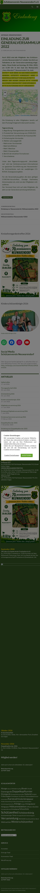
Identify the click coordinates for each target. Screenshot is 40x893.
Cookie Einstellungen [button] (11, 455)
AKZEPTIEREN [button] (26, 455)
